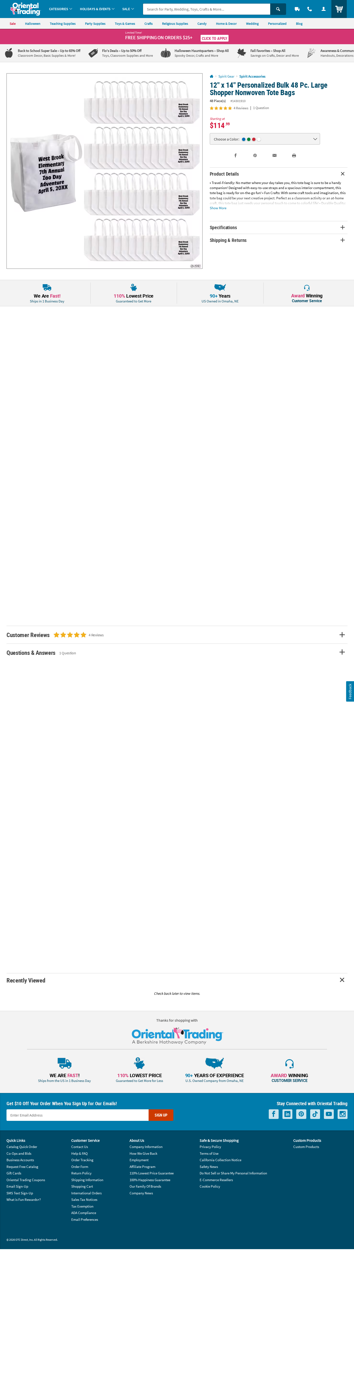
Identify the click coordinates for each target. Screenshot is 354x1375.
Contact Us (79, 1146)
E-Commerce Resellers (216, 1180)
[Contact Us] (309, 9)
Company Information (146, 1146)
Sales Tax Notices (84, 1199)
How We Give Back (143, 1153)
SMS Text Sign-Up (20, 1193)
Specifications (223, 227)
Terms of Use (209, 1153)
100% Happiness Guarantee (150, 1180)
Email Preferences (84, 1219)
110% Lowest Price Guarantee (152, 1173)
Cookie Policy (210, 1186)
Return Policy (81, 1173)
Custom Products (306, 1146)
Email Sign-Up (17, 1186)
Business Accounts (20, 1160)
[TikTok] (315, 1114)
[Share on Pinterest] (255, 155)
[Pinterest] (301, 1114)
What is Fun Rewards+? (24, 1199)
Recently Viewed (26, 980)
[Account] (323, 9)
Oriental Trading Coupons (26, 1180)
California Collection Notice (220, 1160)
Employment (139, 1160)
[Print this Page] (294, 155)
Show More (218, 207)
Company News (141, 1193)
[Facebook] (274, 1114)
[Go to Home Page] (211, 76)
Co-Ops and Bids (19, 1153)
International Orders (86, 1193)
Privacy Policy (210, 1146)
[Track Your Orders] (297, 9)
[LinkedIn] (287, 1114)
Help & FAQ (79, 1153)
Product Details (224, 174)
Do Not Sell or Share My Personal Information (233, 1173)
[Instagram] (342, 1114)
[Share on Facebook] (235, 155)
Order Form (79, 1166)
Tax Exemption (82, 1206)
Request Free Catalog (22, 1166)
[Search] (278, 9)
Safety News (209, 1166)
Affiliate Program (142, 1166)
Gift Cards (14, 1173)
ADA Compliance (83, 1212)
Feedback (349, 691)
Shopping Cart (82, 1186)
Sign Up (161, 1115)
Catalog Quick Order (22, 1146)
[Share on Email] (274, 155)
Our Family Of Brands (145, 1186)
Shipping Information (87, 1180)
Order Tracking (82, 1160)
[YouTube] (329, 1114)
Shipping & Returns (228, 240)
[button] (104, 171)
